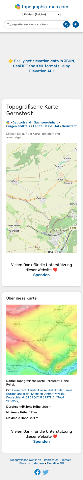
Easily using (44, 66)
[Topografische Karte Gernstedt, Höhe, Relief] (41, 340)
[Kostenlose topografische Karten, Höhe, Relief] (7, 122)
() (39, 395)
